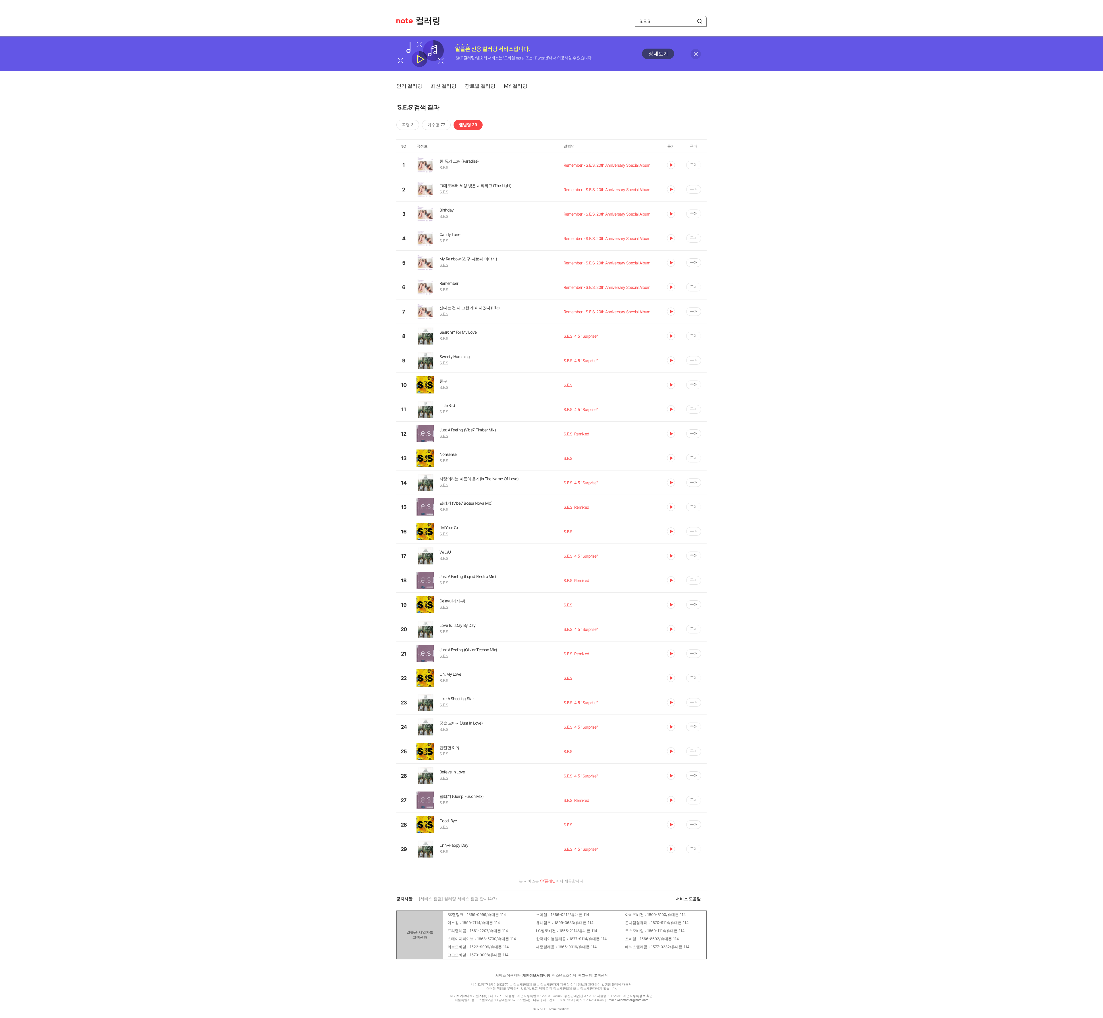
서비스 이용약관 (507, 975)
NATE (404, 20)
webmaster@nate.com (632, 1000)
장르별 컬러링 (480, 86)
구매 (693, 164)
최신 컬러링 (443, 86)
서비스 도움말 (688, 898)
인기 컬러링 (409, 86)
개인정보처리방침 (536, 975)
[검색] (699, 21)
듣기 (671, 165)
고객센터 (601, 975)
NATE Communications (553, 1009)
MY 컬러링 (515, 86)
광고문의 (585, 975)
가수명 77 (436, 124)
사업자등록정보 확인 (638, 996)
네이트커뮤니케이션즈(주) (489, 984)
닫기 (696, 54)
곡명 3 (408, 124)
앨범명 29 (468, 124)
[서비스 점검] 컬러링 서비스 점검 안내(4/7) (458, 898)
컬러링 (430, 21)
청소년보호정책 (564, 975)
